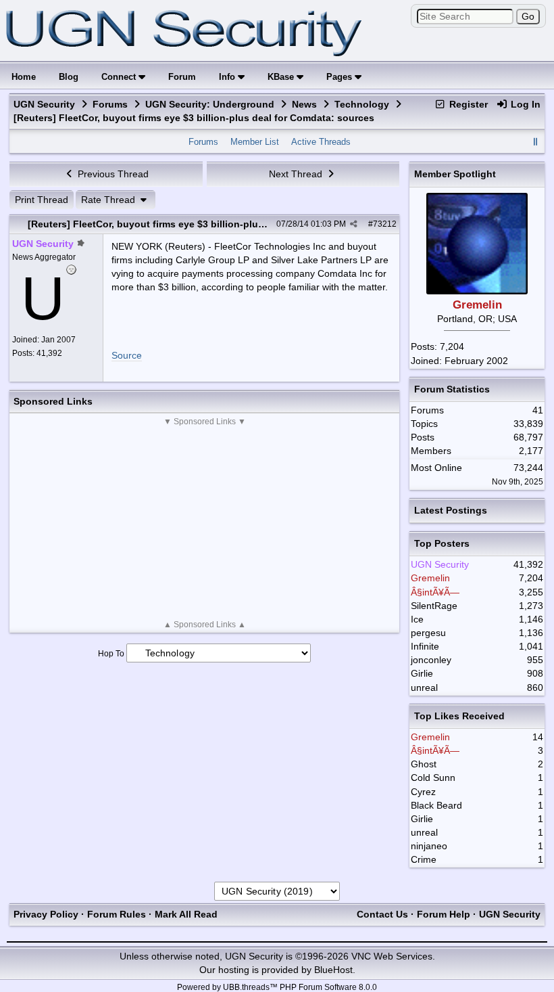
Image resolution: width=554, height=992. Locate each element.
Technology (361, 104)
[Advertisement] (204, 523)
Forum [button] (182, 77)
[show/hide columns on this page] (536, 142)
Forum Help (443, 914)
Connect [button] (119, 77)
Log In (524, 104)
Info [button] (228, 77)
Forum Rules (116, 914)
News (304, 104)
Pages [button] (340, 77)
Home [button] (23, 77)
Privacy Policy (46, 914)
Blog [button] (68, 77)
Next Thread (297, 173)
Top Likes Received (459, 716)
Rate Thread (109, 199)
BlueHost (333, 969)
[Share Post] (353, 224)
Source (126, 355)
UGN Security (44, 104)
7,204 (452, 346)
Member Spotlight (455, 173)
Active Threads (321, 142)
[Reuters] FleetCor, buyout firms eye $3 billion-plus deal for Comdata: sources (208, 224)
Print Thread (41, 199)
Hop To (111, 653)
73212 (385, 224)
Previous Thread (112, 173)
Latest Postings (450, 510)
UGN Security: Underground (209, 104)
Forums (110, 104)
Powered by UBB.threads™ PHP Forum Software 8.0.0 (277, 987)
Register (467, 104)
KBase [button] (282, 77)
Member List (254, 142)
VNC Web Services (391, 956)
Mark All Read (186, 914)
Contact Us (382, 914)
